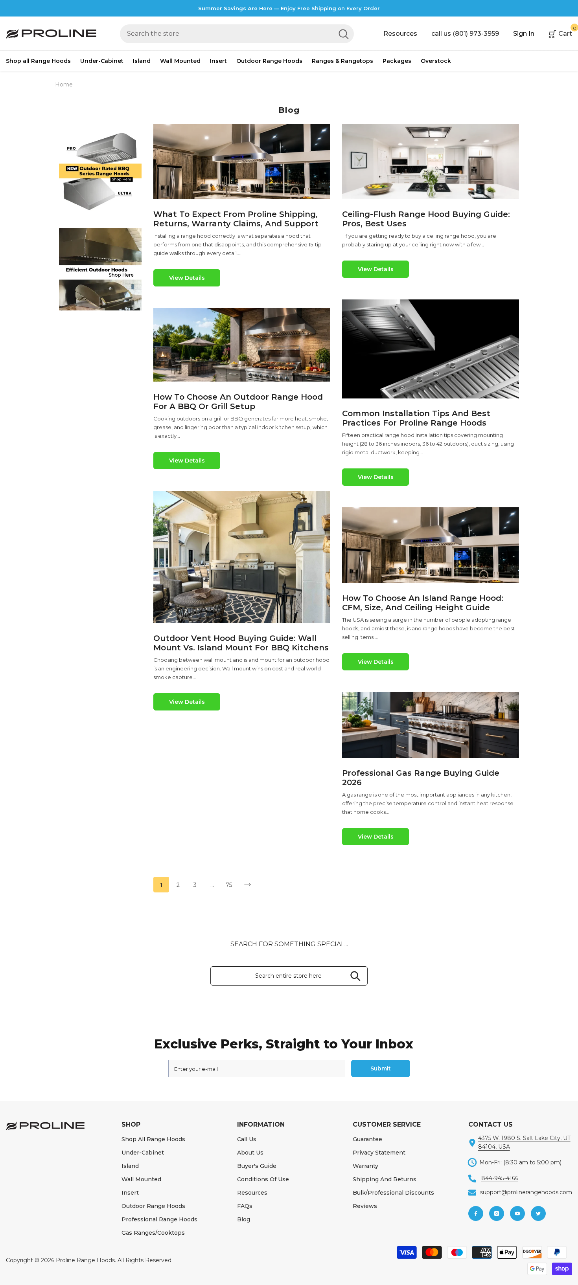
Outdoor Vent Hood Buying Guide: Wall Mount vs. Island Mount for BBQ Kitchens (241, 642)
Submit (380, 1068)
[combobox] (226, 33)
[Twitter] (538, 1213)
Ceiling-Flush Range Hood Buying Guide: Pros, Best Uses (426, 218)
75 (229, 884)
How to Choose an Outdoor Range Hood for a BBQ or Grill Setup (238, 401)
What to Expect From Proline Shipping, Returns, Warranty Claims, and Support (235, 218)
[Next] (247, 885)
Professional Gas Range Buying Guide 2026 (420, 777)
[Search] (237, 33)
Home (64, 84)
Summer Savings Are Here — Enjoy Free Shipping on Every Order (289, 8)
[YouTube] (517, 1213)
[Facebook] (475, 1213)
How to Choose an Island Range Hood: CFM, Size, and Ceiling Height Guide (422, 602)
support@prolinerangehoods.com (526, 1192)
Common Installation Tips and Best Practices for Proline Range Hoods (416, 418)
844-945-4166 (499, 1178)
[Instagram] (496, 1213)
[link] (100, 171)
